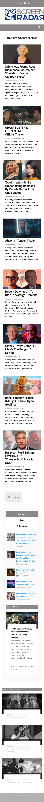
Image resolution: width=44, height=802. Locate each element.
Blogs (22, 520)
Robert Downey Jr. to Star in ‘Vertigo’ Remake (21, 293)
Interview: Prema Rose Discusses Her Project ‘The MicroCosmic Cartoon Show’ (20, 71)
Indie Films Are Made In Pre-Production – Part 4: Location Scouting (18, 749)
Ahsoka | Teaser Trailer (20, 240)
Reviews (22, 514)
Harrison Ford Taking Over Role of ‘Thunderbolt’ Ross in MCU (19, 457)
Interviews (22, 526)
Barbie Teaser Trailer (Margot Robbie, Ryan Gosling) (19, 401)
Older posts (13, 497)
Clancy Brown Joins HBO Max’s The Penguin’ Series (21, 349)
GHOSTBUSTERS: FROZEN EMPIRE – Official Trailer (17, 131)
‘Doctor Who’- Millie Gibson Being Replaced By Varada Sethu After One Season (20, 187)
